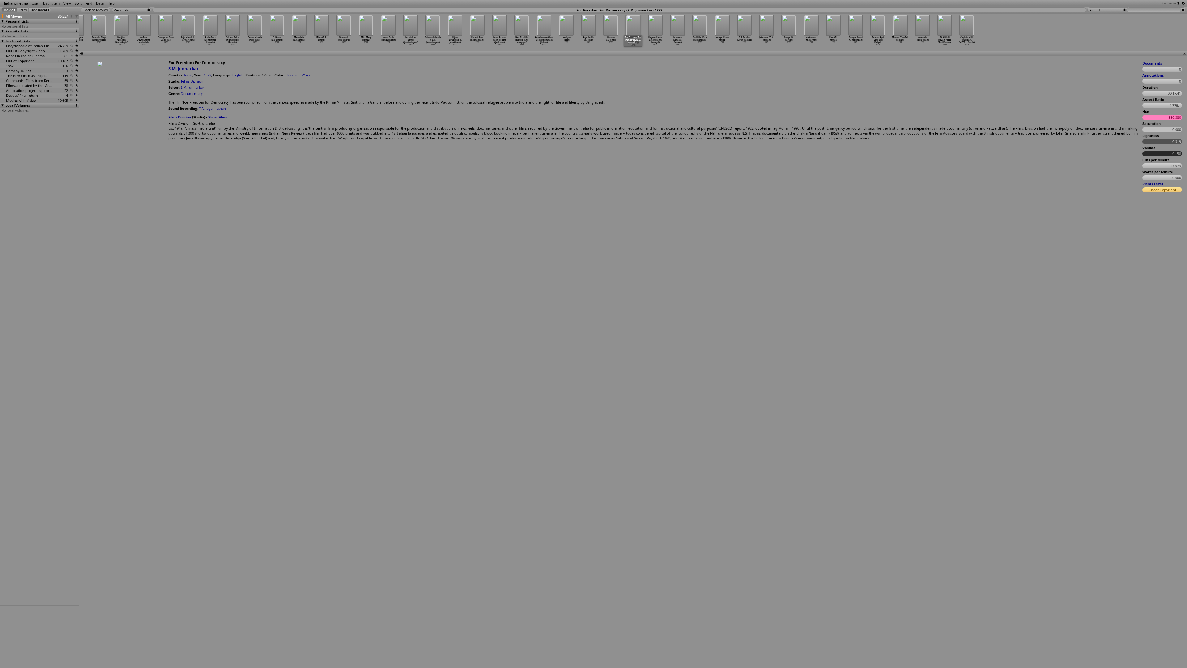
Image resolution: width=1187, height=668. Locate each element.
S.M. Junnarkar (183, 68)
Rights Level (1152, 184)
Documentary (192, 93)
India (188, 75)
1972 (207, 75)
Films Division (192, 81)
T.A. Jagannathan (212, 108)
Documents (1152, 63)
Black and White (298, 75)
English (238, 75)
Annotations (1153, 75)
